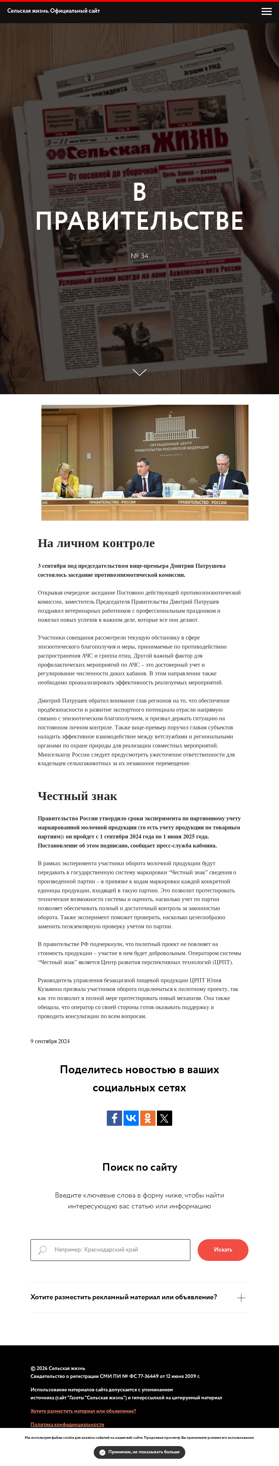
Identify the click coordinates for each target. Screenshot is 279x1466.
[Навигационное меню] (267, 11)
